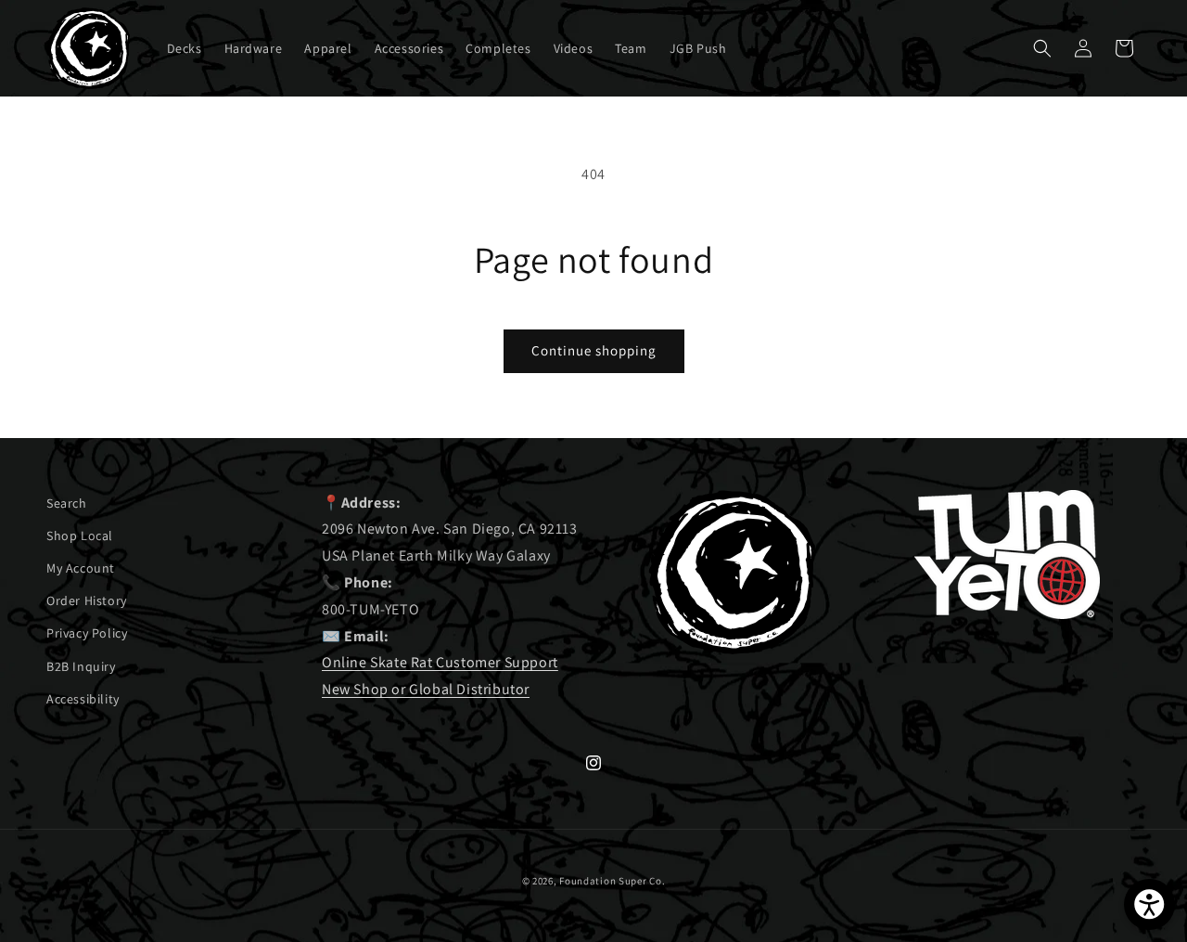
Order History (86, 600)
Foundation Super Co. (612, 880)
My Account (80, 568)
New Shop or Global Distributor (426, 689)
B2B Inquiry (81, 666)
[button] (1042, 48)
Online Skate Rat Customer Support (440, 662)
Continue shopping (594, 350)
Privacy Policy (86, 633)
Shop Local (79, 535)
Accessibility (83, 698)
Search (66, 503)
